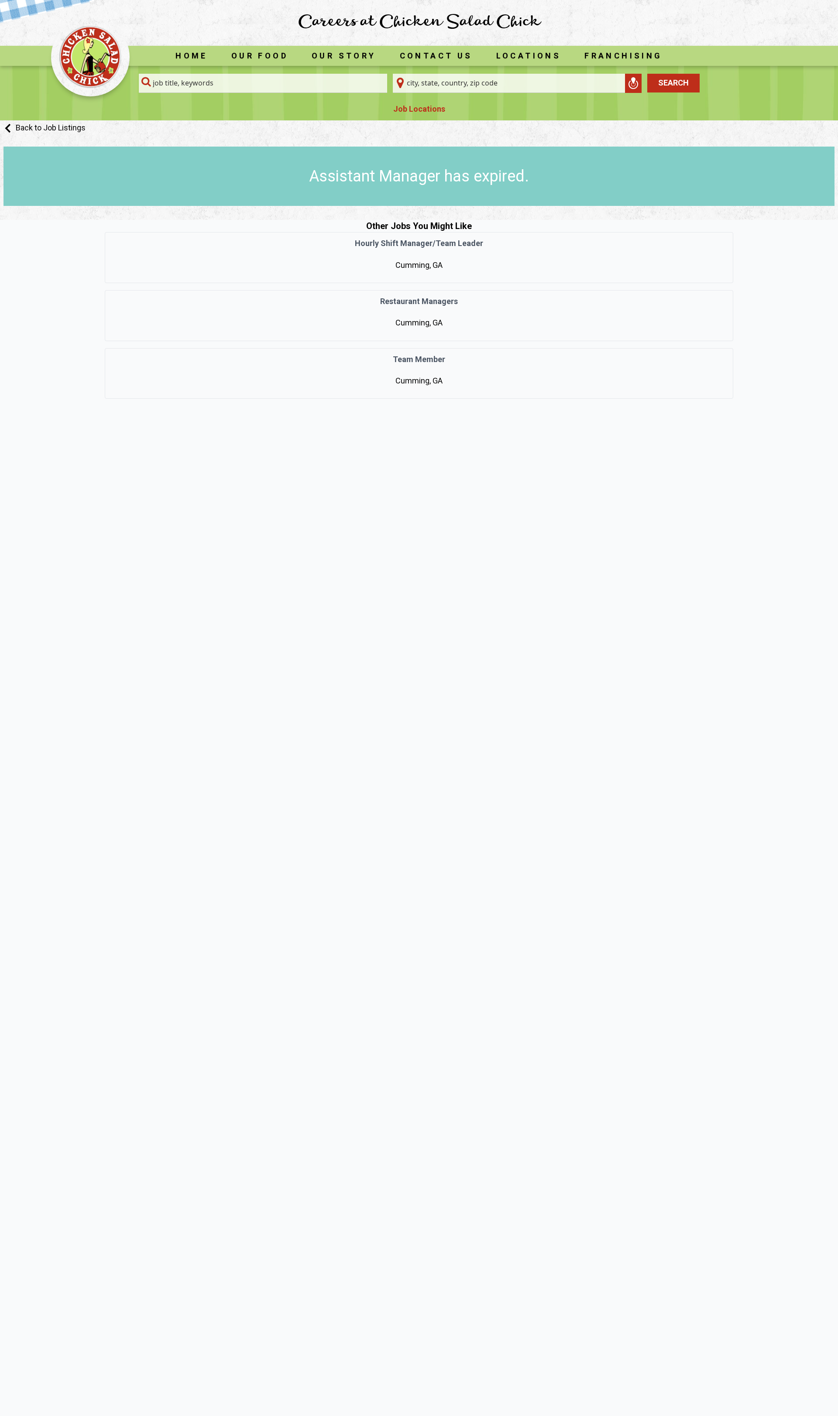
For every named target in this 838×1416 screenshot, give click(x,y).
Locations (528, 55)
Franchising (623, 55)
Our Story (344, 55)
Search (673, 82)
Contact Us (436, 55)
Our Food (259, 55)
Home (191, 55)
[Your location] (633, 83)
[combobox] (263, 83)
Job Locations (419, 108)
